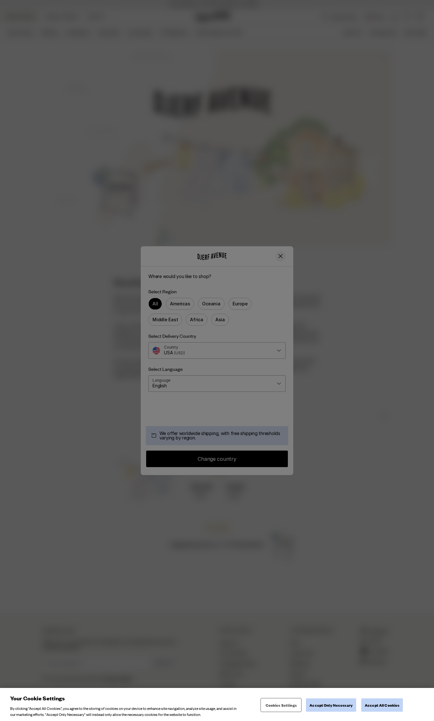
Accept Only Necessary (331, 705)
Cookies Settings (281, 705)
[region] (217, 704)
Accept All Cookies (382, 705)
